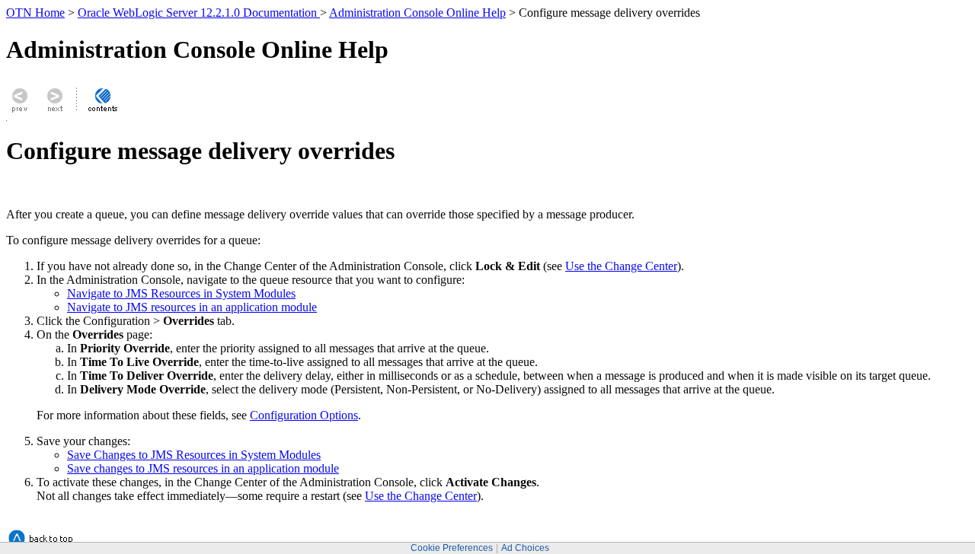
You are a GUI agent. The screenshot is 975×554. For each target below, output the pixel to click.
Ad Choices (525, 548)
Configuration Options (304, 415)
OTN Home (35, 12)
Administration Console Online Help (417, 12)
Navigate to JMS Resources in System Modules (181, 293)
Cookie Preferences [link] (452, 548)
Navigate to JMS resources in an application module (192, 307)
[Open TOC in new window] (102, 111)
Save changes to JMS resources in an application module (203, 468)
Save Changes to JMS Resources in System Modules (194, 454)
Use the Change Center (621, 265)
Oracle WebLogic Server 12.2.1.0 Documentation (199, 12)
